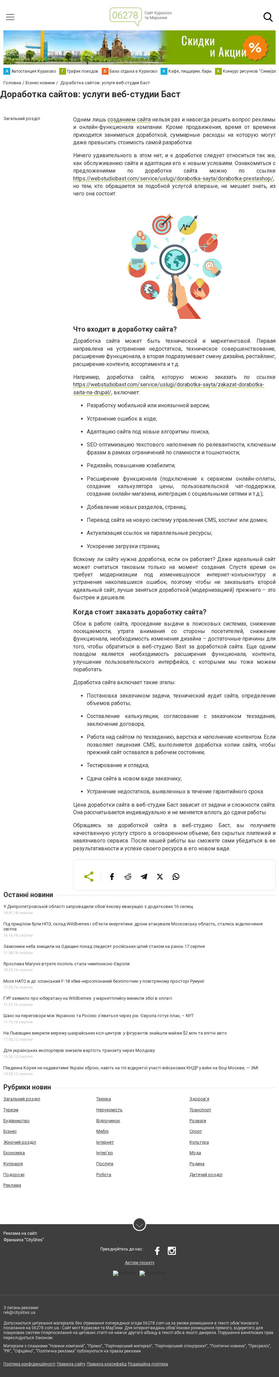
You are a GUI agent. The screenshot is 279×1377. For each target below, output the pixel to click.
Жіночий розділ (19, 1142)
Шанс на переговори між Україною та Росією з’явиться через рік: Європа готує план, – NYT (98, 1015)
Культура (199, 1142)
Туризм (10, 1109)
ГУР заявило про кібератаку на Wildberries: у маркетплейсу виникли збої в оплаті (87, 998)
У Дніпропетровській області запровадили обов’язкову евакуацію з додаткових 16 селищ (98, 906)
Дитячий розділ (206, 1174)
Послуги (104, 1163)
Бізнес (10, 1131)
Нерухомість (109, 1109)
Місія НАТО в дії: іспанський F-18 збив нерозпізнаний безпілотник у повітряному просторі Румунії (103, 981)
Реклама (12, 1185)
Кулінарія (13, 1163)
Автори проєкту (139, 1262)
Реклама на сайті (20, 1233)
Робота (103, 1174)
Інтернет (105, 1142)
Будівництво (16, 1120)
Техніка (103, 1098)
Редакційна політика (148, 1364)
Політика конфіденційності (29, 1364)
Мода (195, 1152)
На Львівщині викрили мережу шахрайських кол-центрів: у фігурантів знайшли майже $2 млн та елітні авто (115, 1033)
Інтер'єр (104, 1152)
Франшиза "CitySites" (23, 1239)
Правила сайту (71, 1364)
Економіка (14, 1152)
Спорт (196, 1131)
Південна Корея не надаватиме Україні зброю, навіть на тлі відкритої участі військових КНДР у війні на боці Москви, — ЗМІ (130, 1067)
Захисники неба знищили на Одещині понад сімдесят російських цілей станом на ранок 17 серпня (104, 946)
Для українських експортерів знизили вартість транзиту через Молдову (79, 1050)
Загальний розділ (21, 1098)
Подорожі (13, 1174)
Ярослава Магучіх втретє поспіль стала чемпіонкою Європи (66, 963)
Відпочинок (108, 1120)
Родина (197, 1163)
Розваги (198, 1120)
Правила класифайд (107, 1364)
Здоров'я (199, 1098)
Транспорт (200, 1109)
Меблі (102, 1131)
